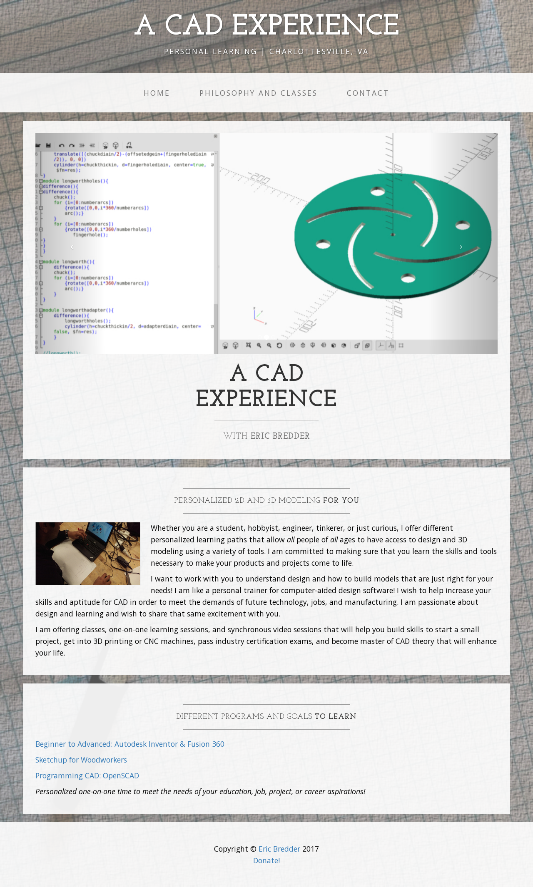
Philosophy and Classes (258, 93)
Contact (368, 93)
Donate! (266, 860)
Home (157, 93)
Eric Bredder (279, 849)
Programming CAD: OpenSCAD (87, 775)
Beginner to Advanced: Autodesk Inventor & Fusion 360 (129, 744)
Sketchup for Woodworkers (81, 760)
